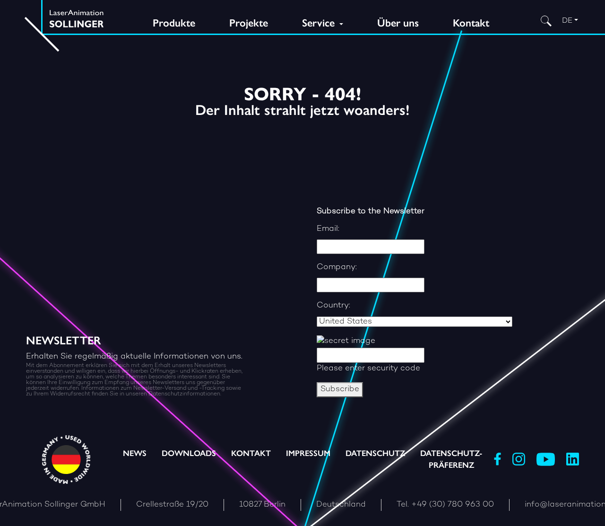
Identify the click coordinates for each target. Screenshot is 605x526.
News (135, 453)
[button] (73, 505)
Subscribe (339, 389)
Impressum (308, 453)
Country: (333, 305)
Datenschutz (375, 453)
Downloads (189, 453)
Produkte (174, 23)
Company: (337, 267)
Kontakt (471, 23)
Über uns (398, 23)
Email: (328, 229)
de (567, 21)
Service (319, 23)
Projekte (248, 23)
